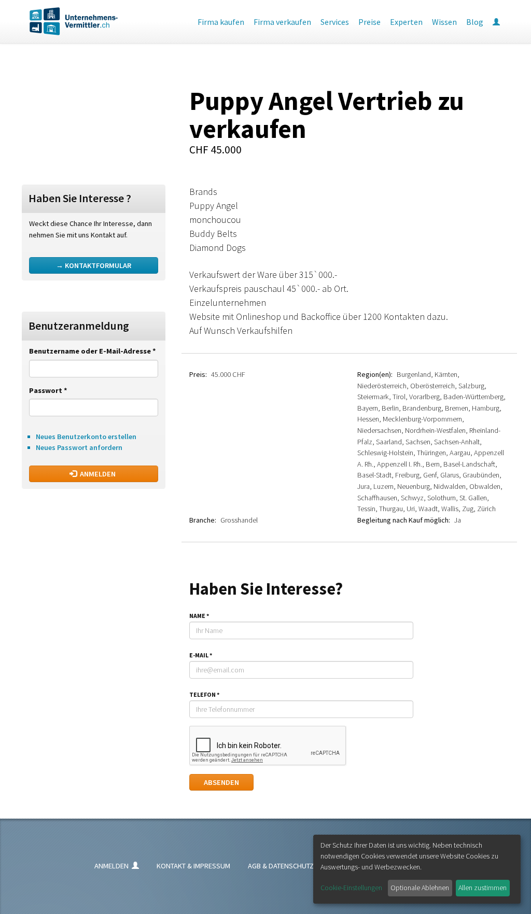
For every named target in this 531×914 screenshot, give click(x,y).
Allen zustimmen (482, 887)
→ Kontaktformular (93, 265)
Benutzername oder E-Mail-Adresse (92, 351)
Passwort (48, 390)
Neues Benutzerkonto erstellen (86, 436)
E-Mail (200, 655)
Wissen (444, 22)
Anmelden (97, 474)
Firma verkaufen (282, 22)
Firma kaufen (221, 22)
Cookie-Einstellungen (351, 887)
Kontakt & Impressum (193, 865)
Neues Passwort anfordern (79, 447)
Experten (406, 22)
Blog (474, 22)
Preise (369, 22)
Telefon (204, 694)
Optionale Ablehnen (419, 887)
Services (334, 22)
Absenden (221, 782)
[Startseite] (66, 21)
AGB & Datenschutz (281, 865)
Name (199, 616)
